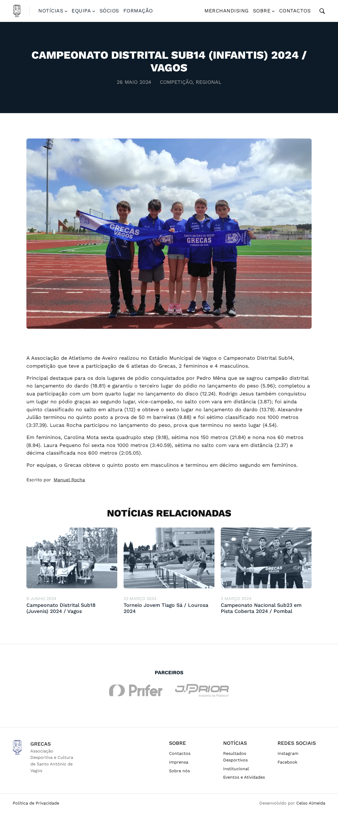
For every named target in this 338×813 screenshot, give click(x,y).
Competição (176, 82)
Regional (208, 82)
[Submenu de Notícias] (66, 10)
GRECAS (40, 744)
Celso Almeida (310, 803)
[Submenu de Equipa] (93, 10)
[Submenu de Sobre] (273, 10)
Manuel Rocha (69, 479)
